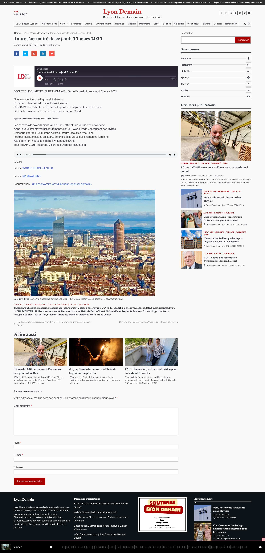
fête (148, 307)
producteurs (162, 311)
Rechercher (187, 33)
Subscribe (49, 84)
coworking (119, 307)
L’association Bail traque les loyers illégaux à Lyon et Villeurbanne (88, 2)
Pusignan (19, 314)
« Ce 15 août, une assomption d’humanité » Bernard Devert (149, 2)
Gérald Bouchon (51, 45)
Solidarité (179, 23)
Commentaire (23, 405)
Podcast (205, 163)
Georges (163, 307)
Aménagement (49, 23)
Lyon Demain (122, 12)
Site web (19, 467)
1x (60, 80)
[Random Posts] (245, 24)
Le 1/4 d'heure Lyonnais (58, 305)
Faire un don (231, 23)
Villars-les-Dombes (68, 314)
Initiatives (119, 23)
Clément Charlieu (77, 307)
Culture (64, 23)
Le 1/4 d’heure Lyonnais (27, 23)
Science (167, 23)
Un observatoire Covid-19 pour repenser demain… (62, 184)
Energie (88, 23)
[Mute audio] (48, 80)
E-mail (18, 455)
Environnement (103, 23)
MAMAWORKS (31, 176)
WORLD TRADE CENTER (37, 168)
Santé (157, 23)
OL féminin (148, 311)
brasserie (42, 307)
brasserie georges (57, 307)
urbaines (52, 314)
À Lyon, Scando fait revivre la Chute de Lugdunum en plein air (208, 2)
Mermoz (65, 311)
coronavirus (94, 307)
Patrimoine (144, 23)
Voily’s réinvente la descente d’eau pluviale (95, 512)
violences (84, 314)
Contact (218, 23)
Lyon (171, 307)
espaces (140, 307)
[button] (51, 547)
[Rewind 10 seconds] (55, 80)
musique (75, 311)
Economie (76, 23)
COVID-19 (107, 307)
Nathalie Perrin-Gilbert (93, 311)
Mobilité (132, 23)
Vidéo (225, 163)
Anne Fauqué (29, 307)
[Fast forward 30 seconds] (67, 80)
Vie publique (193, 23)
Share (60, 84)
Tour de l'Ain (39, 314)
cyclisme (130, 307)
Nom (17, 442)
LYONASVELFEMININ (25, 311)
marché (56, 311)
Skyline (206, 23)
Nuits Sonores (134, 311)
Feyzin (154, 307)
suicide (28, 314)
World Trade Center (100, 314)
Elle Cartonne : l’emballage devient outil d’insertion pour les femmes (230, 528)
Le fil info (194, 163)
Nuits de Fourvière (115, 311)
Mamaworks (44, 311)
